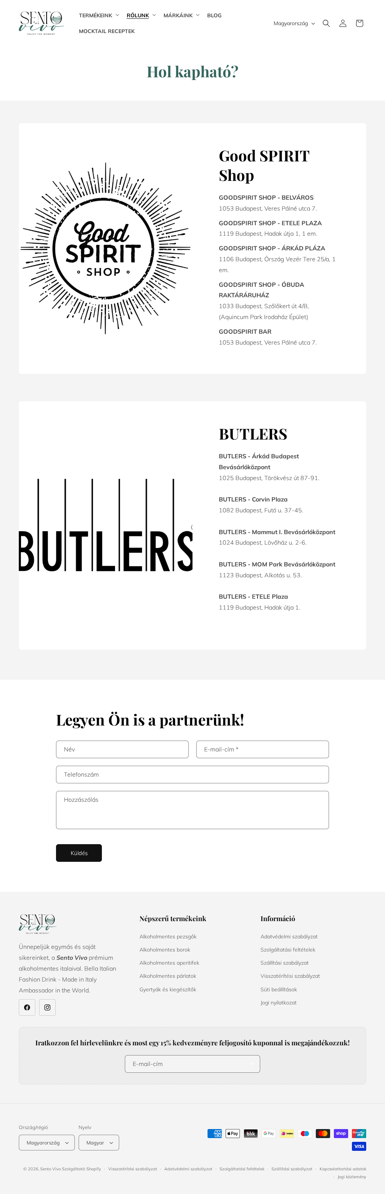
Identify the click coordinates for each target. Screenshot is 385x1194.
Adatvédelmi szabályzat (289, 936)
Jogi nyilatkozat (279, 1002)
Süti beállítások (279, 989)
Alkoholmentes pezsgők (168, 936)
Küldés (79, 853)
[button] (98, 15)
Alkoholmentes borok (164, 949)
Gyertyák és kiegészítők (167, 989)
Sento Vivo (51, 1168)
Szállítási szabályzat (285, 962)
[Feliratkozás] (251, 1064)
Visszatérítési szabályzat (290, 976)
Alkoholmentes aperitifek (169, 962)
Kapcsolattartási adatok (343, 1168)
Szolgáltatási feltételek (288, 949)
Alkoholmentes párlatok (167, 976)
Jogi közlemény (352, 1176)
